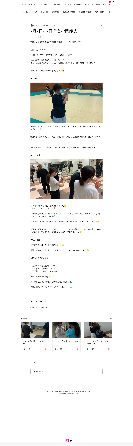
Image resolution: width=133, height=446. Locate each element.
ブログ (34, 12)
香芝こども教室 (69, 12)
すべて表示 (108, 318)
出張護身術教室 (85, 12)
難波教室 (55, 12)
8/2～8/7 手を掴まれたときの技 (66, 342)
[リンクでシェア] (46, 301)
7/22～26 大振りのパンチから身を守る (97, 342)
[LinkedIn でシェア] (41, 301)
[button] (45, 4)
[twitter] (113, 2)
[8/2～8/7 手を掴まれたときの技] (66, 330)
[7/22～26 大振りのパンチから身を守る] (98, 330)
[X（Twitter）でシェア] (36, 301)
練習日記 (44, 12)
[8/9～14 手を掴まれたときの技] (35, 330)
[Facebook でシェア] (31, 301)
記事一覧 (24, 12)
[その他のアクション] (101, 25)
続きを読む (99, 12)
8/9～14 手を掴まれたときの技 (34, 342)
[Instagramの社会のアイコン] (110, 2)
